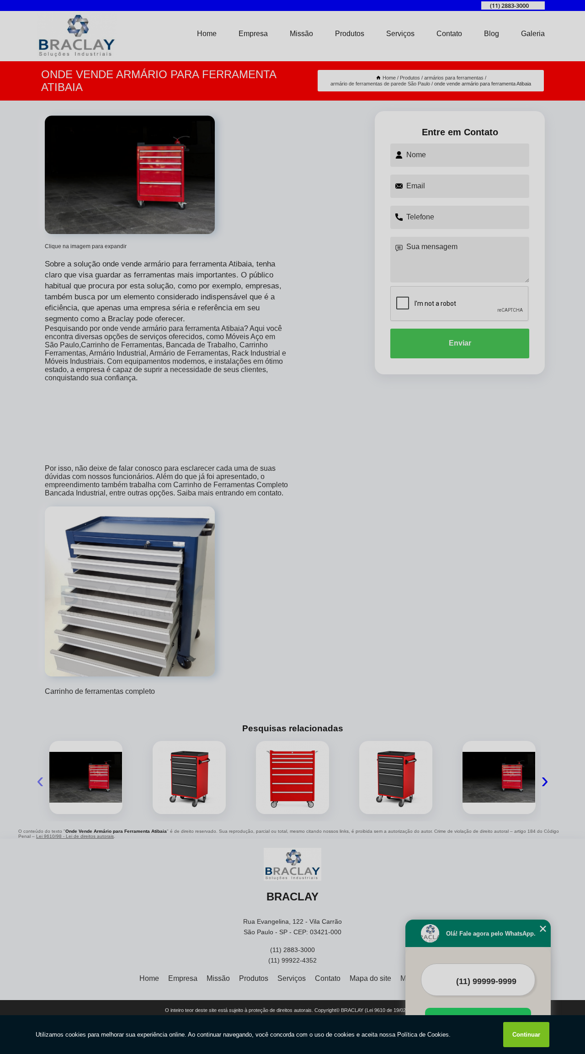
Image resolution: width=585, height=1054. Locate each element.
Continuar (526, 1034)
